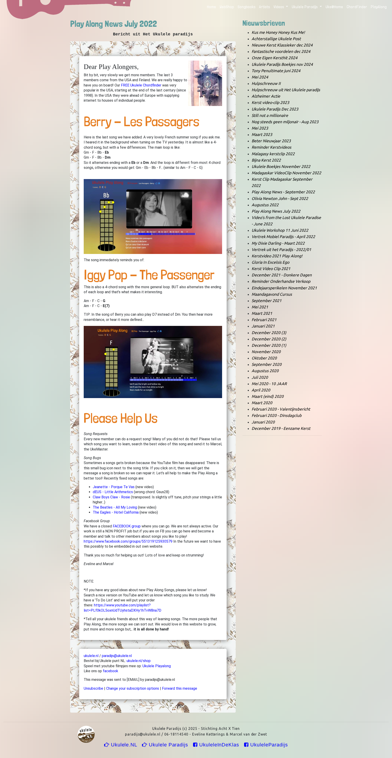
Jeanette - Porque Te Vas (114, 487)
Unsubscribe (93, 688)
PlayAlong (379, 6)
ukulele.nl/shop (139, 661)
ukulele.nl (91, 656)
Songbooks (246, 6)
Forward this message (179, 688)
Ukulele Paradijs (168, 745)
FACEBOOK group (127, 526)
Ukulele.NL (124, 745)
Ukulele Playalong (156, 666)
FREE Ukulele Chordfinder (141, 85)
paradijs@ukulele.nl (117, 656)
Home (212, 6)
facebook (110, 671)
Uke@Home (334, 6)
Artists (264, 6)
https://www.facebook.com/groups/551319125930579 (128, 541)
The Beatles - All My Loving (115, 507)
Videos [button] (279, 6)
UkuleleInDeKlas (219, 745)
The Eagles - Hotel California (116, 512)
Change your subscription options (132, 688)
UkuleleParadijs (268, 745)
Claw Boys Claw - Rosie (111, 497)
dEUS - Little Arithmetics (113, 492)
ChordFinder (357, 6)
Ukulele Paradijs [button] (305, 6)
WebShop (227, 6)
